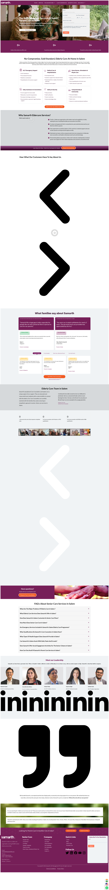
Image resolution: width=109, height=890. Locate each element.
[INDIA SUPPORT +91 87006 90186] (106, 880)
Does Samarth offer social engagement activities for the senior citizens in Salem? (46, 646)
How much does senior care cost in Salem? (33, 623)
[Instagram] (84, 852)
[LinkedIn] (11, 713)
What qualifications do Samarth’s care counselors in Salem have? (41, 632)
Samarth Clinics (72, 2)
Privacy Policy (60, 868)
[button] (31, 119)
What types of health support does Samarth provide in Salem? (40, 636)
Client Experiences (62, 2)
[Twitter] (67, 852)
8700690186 (8, 855)
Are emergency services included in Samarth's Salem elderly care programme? (44, 627)
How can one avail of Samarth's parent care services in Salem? (40, 650)
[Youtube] (79, 852)
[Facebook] (75, 852)
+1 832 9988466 (8, 856)
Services (41, 2)
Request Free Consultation (27, 595)
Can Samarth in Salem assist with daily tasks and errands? (38, 641)
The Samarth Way (49, 2)
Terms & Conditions (51, 868)
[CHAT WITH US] (106, 887)
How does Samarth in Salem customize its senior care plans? (39, 618)
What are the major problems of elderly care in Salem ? (37, 609)
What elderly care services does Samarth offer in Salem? (38, 613)
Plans (35, 2)
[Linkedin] (71, 852)
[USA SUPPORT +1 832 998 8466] (106, 884)
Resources (81, 2)
